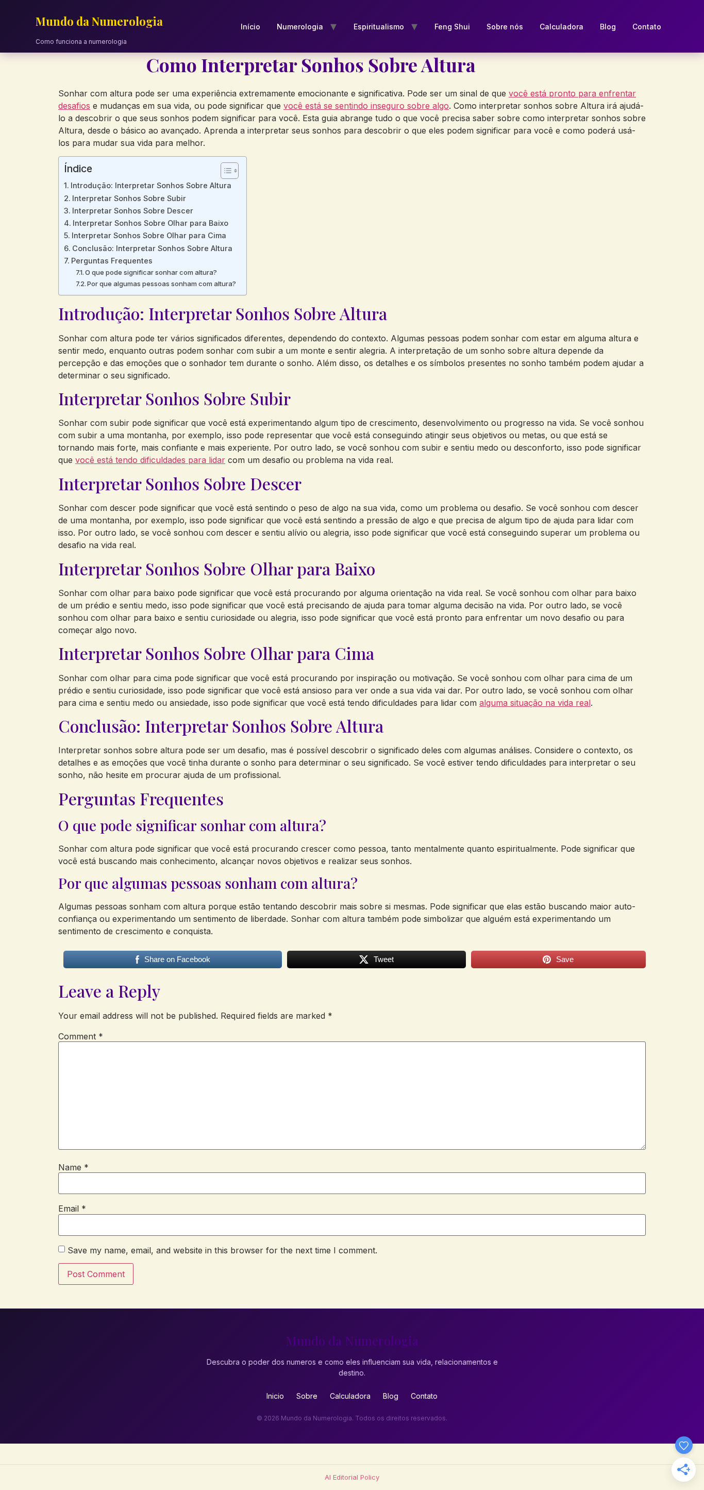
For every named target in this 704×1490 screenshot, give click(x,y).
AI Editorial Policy (352, 1477)
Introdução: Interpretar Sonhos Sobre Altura (151, 185)
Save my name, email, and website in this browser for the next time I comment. (222, 1250)
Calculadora (561, 26)
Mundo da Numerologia (99, 21)
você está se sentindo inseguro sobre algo (366, 106)
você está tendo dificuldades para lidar (150, 460)
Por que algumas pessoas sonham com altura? (161, 283)
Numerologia (300, 26)
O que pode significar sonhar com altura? (151, 272)
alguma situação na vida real (535, 703)
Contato (646, 26)
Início (250, 26)
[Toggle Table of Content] (224, 170)
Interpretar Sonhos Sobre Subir (129, 198)
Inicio (275, 1396)
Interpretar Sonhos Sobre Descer (132, 210)
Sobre (306, 1396)
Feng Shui (452, 26)
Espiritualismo (379, 26)
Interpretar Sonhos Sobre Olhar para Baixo (150, 223)
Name (73, 1167)
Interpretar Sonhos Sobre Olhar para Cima (149, 235)
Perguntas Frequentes (112, 260)
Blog (608, 26)
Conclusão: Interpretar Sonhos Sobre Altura (152, 248)
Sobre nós (505, 26)
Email (72, 1208)
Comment (80, 1036)
